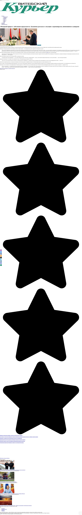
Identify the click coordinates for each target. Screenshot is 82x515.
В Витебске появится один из (4, 441)
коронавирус (6, 68)
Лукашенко (10, 68)
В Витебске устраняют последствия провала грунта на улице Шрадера (11, 438)
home (0, 68)
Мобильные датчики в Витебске (4, 458)
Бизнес (4, 21)
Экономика (5, 17)
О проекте (3, 508)
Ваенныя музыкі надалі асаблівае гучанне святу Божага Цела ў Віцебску (11, 435)
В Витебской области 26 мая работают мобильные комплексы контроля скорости (12, 439)
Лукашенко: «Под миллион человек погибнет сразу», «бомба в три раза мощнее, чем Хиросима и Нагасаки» (16, 505)
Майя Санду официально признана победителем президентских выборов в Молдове (12, 493)
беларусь (3, 68)
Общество (4, 20)
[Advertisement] (25, 451)
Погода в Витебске (4, 24)
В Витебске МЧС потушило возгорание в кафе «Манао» (8, 481)
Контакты (3, 23)
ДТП (4, 22)
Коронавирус (39, 45)
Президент (13, 68)
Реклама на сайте (4, 509)
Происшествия (5, 16)
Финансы (4, 18)
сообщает (47, 52)
